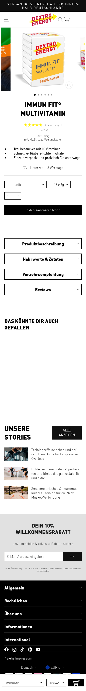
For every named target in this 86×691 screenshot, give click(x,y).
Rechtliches (15, 600)
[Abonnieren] (72, 556)
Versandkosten (53, 139)
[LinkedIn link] (30, 649)
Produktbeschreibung (43, 243)
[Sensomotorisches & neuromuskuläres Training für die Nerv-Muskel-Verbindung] (16, 492)
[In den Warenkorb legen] (76, 682)
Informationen (18, 626)
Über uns (13, 613)
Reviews (43, 289)
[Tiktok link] (22, 649)
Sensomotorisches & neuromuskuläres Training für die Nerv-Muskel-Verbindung (55, 492)
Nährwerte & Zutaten (43, 259)
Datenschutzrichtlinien (72, 568)
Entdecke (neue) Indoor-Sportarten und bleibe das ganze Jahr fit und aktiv (55, 473)
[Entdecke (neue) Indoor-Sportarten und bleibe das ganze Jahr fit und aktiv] (16, 473)
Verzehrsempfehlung (43, 274)
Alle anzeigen (67, 432)
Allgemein (14, 587)
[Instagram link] (14, 649)
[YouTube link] (38, 649)
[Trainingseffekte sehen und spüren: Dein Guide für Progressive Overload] (16, 454)
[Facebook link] (6, 649)
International (17, 639)
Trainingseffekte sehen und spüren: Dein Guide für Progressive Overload (55, 454)
